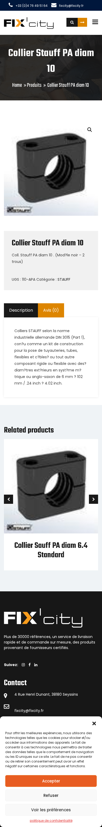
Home (17, 85)
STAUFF (64, 279)
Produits (34, 85)
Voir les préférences (51, 810)
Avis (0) (51, 310)
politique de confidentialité (51, 820)
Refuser (51, 795)
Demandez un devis (82, 22)
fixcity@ (21, 710)
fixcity (34, 710)
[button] (94, 723)
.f (41, 710)
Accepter (51, 781)
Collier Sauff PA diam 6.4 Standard (51, 550)
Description (21, 310)
